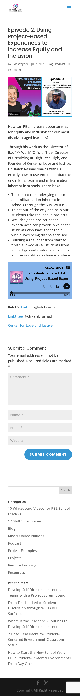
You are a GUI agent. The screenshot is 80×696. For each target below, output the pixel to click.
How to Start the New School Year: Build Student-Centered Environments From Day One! (39, 658)
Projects (15, 557)
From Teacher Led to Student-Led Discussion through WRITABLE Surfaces (35, 608)
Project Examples (22, 550)
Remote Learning (22, 565)
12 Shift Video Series (25, 521)
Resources (16, 572)
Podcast (60, 64)
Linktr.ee (15, 316)
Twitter (26, 307)
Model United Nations (26, 536)
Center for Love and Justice (30, 325)
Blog (50, 64)
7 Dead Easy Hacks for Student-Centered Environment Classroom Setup (36, 640)
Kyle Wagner (20, 64)
